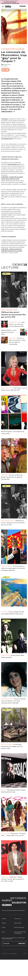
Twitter (3, 931)
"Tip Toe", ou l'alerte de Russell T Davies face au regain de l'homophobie (12, 477)
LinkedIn (3, 927)
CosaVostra (13, 953)
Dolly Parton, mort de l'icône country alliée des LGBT (17, 324)
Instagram (4, 918)
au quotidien (7, 138)
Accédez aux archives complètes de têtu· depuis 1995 (10, 3)
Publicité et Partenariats (19, 927)
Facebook (4, 923)
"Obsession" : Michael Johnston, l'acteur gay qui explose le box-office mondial (12, 879)
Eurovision (5, 119)
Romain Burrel (7, 64)
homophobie (13, 49)
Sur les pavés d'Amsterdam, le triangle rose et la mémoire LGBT (12, 746)
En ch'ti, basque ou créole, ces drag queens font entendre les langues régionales (13, 568)
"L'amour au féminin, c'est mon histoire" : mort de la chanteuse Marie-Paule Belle (13, 701)
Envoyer (21, 943)
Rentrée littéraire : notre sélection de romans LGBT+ (8, 332)
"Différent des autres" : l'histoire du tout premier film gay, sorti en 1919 (13, 314)
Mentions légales (17, 923)
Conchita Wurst (12, 164)
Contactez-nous (17, 918)
